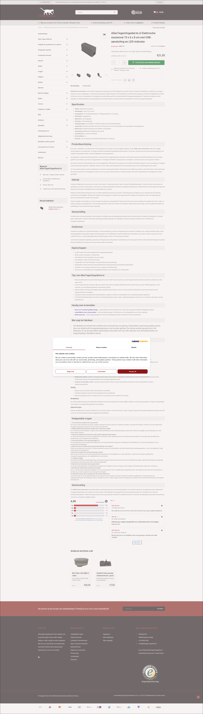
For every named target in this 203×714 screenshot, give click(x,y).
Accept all (132, 371)
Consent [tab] (69, 347)
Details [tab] (133, 347)
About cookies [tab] (101, 347)
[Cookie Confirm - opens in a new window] (140, 341)
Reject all (70, 371)
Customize (101, 371)
